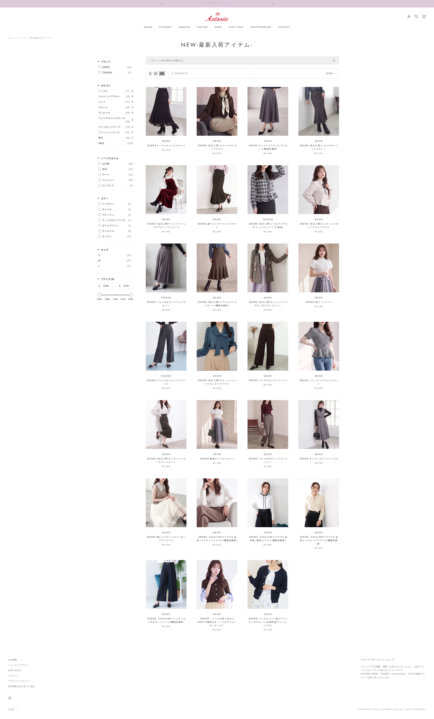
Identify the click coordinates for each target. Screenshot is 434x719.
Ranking (184, 27)
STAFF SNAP (236, 27)
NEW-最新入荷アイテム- (40, 38)
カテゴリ (106, 85)
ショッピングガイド (18, 665)
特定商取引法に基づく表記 (21, 686)
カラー (104, 198)
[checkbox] (114, 67)
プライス (107, 279)
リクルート (13, 675)
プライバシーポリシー (19, 681)
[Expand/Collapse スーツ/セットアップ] (131, 127)
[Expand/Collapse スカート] (131, 107)
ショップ (22, 38)
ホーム (11, 38)
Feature (202, 27)
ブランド (106, 61)
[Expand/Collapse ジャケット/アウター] (131, 96)
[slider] (99, 295)
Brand (148, 27)
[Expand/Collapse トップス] (131, 91)
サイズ (104, 249)
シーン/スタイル (109, 158)
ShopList (284, 27)
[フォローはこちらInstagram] (10, 698)
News (218, 27)
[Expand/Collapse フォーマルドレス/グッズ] (131, 119)
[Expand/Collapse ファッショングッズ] (131, 132)
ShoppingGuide (261, 27)
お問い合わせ (14, 670)
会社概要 (12, 660)
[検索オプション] (335, 60)
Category (165, 27)
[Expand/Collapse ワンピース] (131, 112)
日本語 (11, 709)
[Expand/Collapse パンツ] (131, 102)
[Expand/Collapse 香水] (131, 137)
